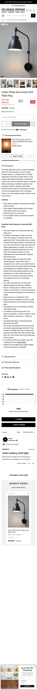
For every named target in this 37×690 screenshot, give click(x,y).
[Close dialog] (35, 667)
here (20, 328)
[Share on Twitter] (5, 377)
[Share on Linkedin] (8, 377)
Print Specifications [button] (12, 368)
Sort (18, 432)
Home (3, 20)
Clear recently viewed (18, 487)
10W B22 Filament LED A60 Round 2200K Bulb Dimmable (22, 140)
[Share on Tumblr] (11, 377)
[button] (3, 16)
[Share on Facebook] (3, 377)
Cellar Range (21, 342)
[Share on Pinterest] (13, 377)
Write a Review (22, 425)
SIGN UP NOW (27, 686)
